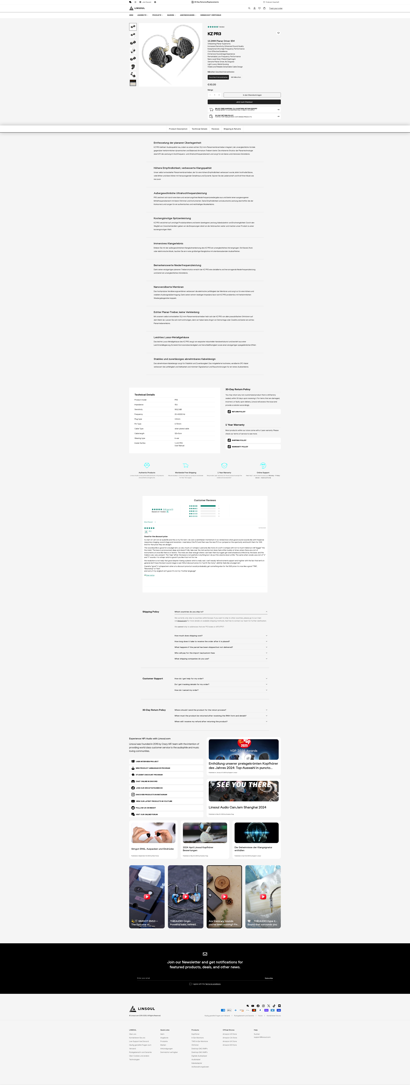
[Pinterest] (130, 2)
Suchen (257, 1034)
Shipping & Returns (232, 129)
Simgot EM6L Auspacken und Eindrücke (152, 848)
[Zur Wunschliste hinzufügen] (278, 33)
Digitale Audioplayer (199, 1056)
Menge (210, 90)
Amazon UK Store (230, 1041)
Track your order (276, 8)
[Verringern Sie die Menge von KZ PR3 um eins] (210, 95)
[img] (149, 528)
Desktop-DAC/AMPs (200, 1048)
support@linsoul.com (262, 1037)
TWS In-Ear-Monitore (200, 1041)
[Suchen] (249, 8)
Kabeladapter (197, 1063)
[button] (264, 8)
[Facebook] (155, 2)
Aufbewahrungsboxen (200, 1067)
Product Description (178, 129)
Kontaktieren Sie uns (137, 1038)
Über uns (132, 1034)
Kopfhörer (196, 1034)
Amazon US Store (230, 1034)
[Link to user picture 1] (149, 579)
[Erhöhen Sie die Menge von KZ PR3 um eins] (219, 95)
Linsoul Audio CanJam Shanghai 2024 (237, 807)
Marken (170, 15)
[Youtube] (252, 1005)
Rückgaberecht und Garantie (140, 1052)
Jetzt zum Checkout (244, 102)
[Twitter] (268, 1005)
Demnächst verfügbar (210, 15)
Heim (131, 15)
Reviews (215, 129)
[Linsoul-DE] (137, 8)
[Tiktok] (274, 1005)
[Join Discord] (279, 1005)
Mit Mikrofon (236, 77)
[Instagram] (135, 2)
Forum (260, 1016)
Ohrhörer (195, 1045)
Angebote (141, 15)
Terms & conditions (213, 984)
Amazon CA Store (230, 1038)
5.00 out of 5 (168, 509)
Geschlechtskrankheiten (218, 77)
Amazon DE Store (230, 1045)
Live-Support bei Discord (139, 1041)
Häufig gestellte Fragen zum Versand (217, 1016)
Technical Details (199, 129)
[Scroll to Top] (405, 1073)
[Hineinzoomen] (197, 27)
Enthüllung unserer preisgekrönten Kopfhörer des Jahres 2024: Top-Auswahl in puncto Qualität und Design (243, 767)
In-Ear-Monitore (198, 1038)
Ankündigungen (187, 15)
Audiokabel (196, 1059)
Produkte (156, 15)
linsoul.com (182, 621)
